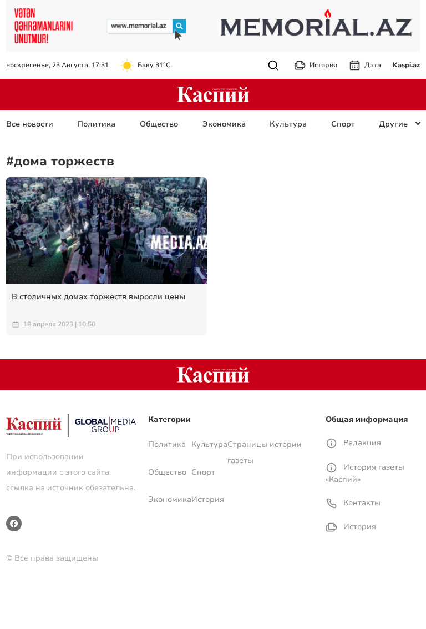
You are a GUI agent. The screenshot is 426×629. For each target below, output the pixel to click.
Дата (372, 65)
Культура (288, 124)
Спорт (343, 124)
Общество (159, 124)
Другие (393, 124)
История (323, 65)
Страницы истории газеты (264, 452)
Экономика (224, 124)
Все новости (29, 124)
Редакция (361, 442)
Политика (96, 124)
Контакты (361, 502)
